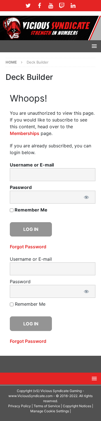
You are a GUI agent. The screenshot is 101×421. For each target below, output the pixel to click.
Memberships (24, 133)
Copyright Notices (77, 406)
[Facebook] (39, 5)
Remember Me (30, 210)
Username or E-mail (32, 165)
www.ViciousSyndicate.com (30, 396)
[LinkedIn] (73, 5)
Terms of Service (47, 406)
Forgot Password (28, 246)
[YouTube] (51, 5)
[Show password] (86, 197)
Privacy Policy (19, 406)
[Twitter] (28, 5)
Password (21, 187)
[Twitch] (62, 5)
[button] (93, 46)
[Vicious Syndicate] (50, 27)
